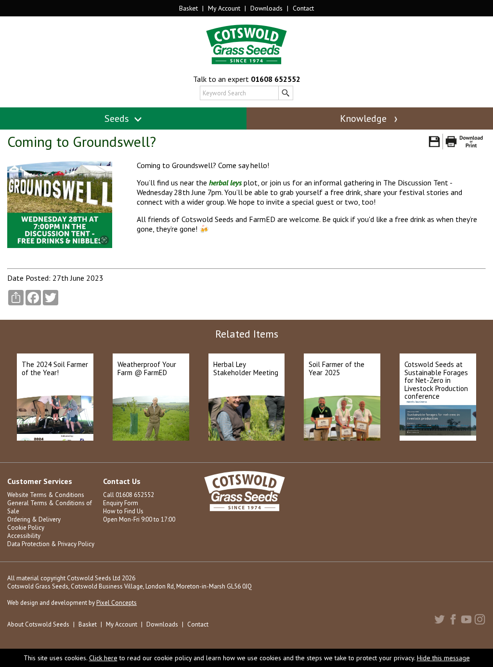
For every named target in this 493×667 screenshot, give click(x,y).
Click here (103, 658)
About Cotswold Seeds (38, 624)
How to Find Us (123, 511)
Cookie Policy (25, 527)
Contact (303, 8)
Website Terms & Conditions (45, 495)
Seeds (117, 118)
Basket (188, 8)
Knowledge (364, 118)
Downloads (266, 8)
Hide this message (443, 658)
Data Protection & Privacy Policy (50, 544)
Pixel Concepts (116, 603)
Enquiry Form (120, 503)
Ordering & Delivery (34, 519)
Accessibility (23, 536)
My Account (224, 8)
